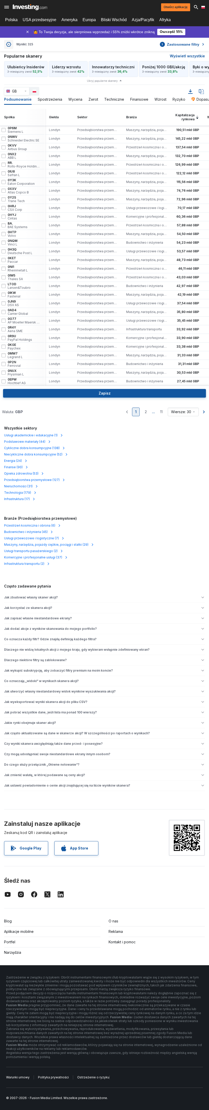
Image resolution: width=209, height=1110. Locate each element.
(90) (13, 467)
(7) (31, 538)
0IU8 (14, 173)
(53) (21, 473)
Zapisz (105, 393)
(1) (31, 435)
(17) (17, 499)
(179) (17, 492)
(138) (32, 448)
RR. (24, 164)
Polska (11, 20)
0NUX (16, 372)
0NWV (23, 138)
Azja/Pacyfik (143, 20)
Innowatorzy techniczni (113, 67)
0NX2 (12, 156)
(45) (26, 532)
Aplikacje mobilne (19, 931)
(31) (18, 486)
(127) (32, 480)
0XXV (18, 190)
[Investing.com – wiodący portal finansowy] (30, 7)
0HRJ (15, 208)
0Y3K (21, 182)
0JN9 (13, 303)
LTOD (19, 286)
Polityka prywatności (53, 1077)
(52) (33, 454)
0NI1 (18, 268)
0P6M (15, 130)
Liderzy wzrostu (66, 67)
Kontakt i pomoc (122, 942)
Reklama (116, 931)
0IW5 (15, 277)
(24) (13, 461)
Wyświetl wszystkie (187, 56)
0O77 (24, 320)
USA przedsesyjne (39, 20)
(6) (29, 525)
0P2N (14, 364)
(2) (31, 551)
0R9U (20, 338)
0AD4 (18, 312)
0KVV (17, 147)
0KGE (14, 346)
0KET (13, 260)
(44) (24, 441)
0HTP (12, 234)
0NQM (12, 242)
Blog (8, 921)
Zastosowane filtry (180, 44)
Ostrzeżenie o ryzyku (93, 1077)
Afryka (165, 20)
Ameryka (69, 20)
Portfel (9, 942)
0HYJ (12, 216)
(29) (46, 544)
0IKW (14, 294)
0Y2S (16, 199)
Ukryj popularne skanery (102, 80)
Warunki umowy (18, 1077)
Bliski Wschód (114, 20)
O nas (113, 921)
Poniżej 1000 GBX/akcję (163, 67)
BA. (18, 225)
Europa (89, 20)
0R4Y (15, 329)
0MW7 (15, 355)
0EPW (17, 381)
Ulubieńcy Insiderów (25, 67)
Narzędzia (12, 952)
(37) (33, 557)
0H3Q (20, 251)
